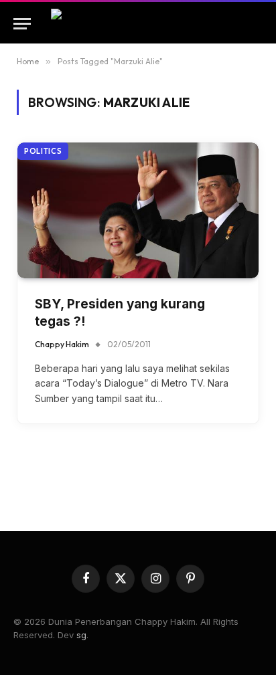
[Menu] (22, 24)
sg (81, 635)
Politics (43, 151)
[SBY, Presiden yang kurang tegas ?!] (138, 210)
